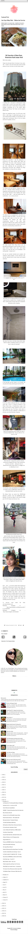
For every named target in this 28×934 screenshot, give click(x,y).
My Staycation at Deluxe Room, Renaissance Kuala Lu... (12, 824)
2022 (3, 784)
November (5, 874)
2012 (3, 910)
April (4, 892)
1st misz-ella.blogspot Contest (12, 703)
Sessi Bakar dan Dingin (11, 752)
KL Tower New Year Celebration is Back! (10, 827)
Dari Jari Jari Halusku (17, 928)
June (4, 887)
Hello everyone (3, 698)
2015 (3, 903)
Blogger (16, 929)
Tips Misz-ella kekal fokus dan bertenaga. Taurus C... (12, 851)
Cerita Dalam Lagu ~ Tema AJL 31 (8, 859)
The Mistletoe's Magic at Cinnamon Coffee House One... (12, 871)
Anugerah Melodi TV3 (6, 839)
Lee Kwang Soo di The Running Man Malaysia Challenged (13, 803)
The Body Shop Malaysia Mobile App (9, 822)
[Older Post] (25, 638)
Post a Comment (4, 633)
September (5, 879)
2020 (3, 789)
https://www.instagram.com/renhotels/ (11, 611)
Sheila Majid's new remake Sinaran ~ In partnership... (12, 866)
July (3, 884)
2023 (3, 782)
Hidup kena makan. (10, 731)
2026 (3, 774)
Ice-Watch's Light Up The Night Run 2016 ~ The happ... (12, 854)
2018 (3, 794)
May (4, 889)
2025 (3, 777)
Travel (20, 625)
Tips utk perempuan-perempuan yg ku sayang (14, 738)
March (4, 894)
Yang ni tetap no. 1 (10, 717)
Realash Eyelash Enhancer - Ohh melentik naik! (11, 817)
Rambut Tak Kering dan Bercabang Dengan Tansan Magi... (13, 849)
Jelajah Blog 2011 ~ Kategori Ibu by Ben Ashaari (15, 710)
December (5, 801)
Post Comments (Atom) (10, 641)
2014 (3, 905)
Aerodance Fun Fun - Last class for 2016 (10, 805)
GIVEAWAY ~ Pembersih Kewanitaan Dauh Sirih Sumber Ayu (13, 810)
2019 (3, 792)
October (4, 877)
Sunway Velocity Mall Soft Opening (9, 844)
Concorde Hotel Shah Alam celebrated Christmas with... (12, 834)
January (4, 899)
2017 (3, 797)
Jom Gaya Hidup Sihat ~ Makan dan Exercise (13, 20)
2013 (3, 908)
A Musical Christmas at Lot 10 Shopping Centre (11, 837)
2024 (3, 779)
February (4, 897)
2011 (3, 913)
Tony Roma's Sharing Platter (8, 832)
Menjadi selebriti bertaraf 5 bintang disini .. (14, 724)
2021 (3, 787)
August (4, 882)
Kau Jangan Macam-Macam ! (8, 846)
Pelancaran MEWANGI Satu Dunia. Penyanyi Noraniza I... (12, 842)
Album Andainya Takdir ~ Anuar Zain (9, 861)
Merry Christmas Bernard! (7, 812)
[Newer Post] (3, 638)
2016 (3, 799)
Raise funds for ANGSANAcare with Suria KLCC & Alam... (12, 856)
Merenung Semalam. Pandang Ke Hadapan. (10, 820)
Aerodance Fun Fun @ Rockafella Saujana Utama (11, 815)
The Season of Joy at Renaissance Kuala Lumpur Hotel (12, 868)
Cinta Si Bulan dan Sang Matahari (9, 807)
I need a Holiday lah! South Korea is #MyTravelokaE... (12, 829)
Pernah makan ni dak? (10, 745)
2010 (3, 915)
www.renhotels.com (9, 604)
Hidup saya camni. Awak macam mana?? (14, 759)
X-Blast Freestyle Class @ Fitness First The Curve (11, 864)
